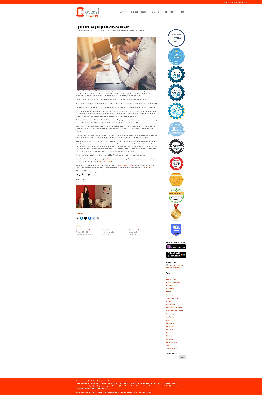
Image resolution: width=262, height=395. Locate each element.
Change (118, 30)
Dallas (147, 383)
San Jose (87, 388)
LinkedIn (87, 381)
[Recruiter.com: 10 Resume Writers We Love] (176, 154)
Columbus (140, 383)
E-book (168, 301)
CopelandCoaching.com (109, 159)
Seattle (94, 388)
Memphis (107, 386)
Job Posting (170, 317)
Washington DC (103, 388)
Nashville (123, 386)
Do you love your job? (83, 230)
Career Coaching (171, 285)
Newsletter (140, 30)
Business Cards (171, 279)
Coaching (143, 12)
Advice (168, 276)
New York (131, 386)
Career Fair (170, 288)
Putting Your (106, 230)
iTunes (143, 167)
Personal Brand (171, 333)
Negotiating (170, 323)
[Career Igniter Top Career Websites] (176, 170)
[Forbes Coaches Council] (176, 46)
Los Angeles (98, 386)
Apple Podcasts (122, 165)
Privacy (129, 392)
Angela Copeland (83, 30)
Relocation (169, 339)
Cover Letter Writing (172, 298)
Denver (153, 383)
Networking (170, 326)
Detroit (159, 383)
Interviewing (170, 314)
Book (165, 12)
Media (168, 320)
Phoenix (160, 386)
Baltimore (111, 383)
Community (170, 295)
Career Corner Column (107, 30)
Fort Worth (166, 383)
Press (117, 392)
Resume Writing (171, 342)
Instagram (100, 381)
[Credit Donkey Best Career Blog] (176, 137)
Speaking (155, 12)
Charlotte (125, 383)
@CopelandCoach (82, 182)
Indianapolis (80, 386)
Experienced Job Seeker (174, 307)
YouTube (108, 381)
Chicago (133, 383)
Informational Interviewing (174, 310)
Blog (182, 12)
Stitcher (132, 165)
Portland (167, 386)
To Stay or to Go (134, 230)
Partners (100, 392)
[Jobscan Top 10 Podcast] (176, 64)
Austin (104, 383)
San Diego (174, 386)
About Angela (109, 392)
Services (88, 392)
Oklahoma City (141, 386)
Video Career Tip (171, 348)
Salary (168, 345)
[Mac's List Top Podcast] (176, 119)
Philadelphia (151, 386)
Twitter (93, 381)
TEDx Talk (134, 12)
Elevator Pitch (170, 304)
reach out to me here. (106, 161)
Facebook (79, 381)
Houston (174, 383)
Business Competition (173, 282)
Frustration (124, 30)
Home (78, 392)
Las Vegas (89, 386)
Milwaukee (115, 386)
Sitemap (123, 392)
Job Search (133, 30)
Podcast (173, 12)
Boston (118, 383)
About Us (123, 12)
